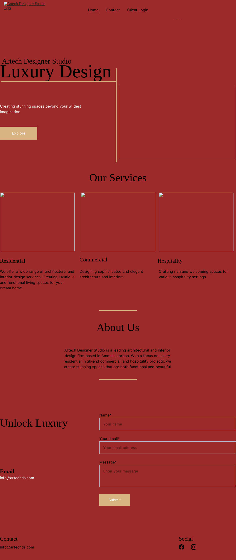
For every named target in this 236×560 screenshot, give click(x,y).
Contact (113, 10)
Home (93, 10)
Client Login (137, 10)
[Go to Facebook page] (181, 547)
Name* (105, 415)
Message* (108, 462)
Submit (115, 500)
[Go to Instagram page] (193, 547)
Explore (18, 133)
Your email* (109, 438)
